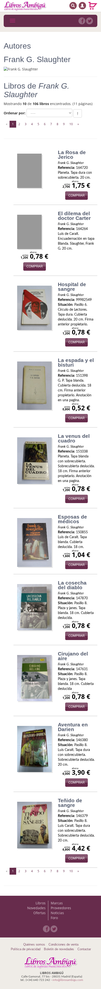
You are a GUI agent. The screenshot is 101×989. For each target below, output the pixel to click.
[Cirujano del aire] (34, 678)
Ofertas (39, 912)
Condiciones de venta (63, 944)
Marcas (57, 903)
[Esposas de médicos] (34, 542)
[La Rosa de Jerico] (29, 171)
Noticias (57, 912)
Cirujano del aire (73, 656)
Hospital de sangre (72, 286)
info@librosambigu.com (67, 979)
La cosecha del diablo (72, 585)
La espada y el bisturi (76, 362)
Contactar (84, 949)
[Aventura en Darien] (34, 749)
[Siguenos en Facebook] (81, 20)
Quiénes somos (34, 944)
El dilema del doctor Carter (74, 216)
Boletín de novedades (59, 949)
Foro (54, 917)
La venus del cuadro (74, 438)
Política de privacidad (26, 949)
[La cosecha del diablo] (34, 607)
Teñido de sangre (70, 803)
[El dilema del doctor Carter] (29, 232)
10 (71, 124)
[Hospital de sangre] (34, 308)
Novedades (36, 908)
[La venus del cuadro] (34, 460)
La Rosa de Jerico (72, 154)
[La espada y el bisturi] (34, 385)
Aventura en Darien (73, 727)
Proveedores (61, 908)
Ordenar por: (14, 113)
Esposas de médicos (72, 519)
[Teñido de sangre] (34, 825)
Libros (41, 903)
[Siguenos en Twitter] (89, 20)
